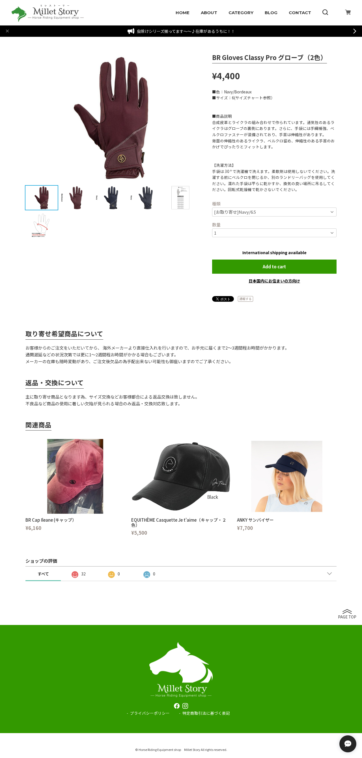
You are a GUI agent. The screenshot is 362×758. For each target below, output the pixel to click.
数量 (216, 224)
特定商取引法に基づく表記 (206, 713)
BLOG (271, 12)
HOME (182, 12)
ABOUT (209, 12)
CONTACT (300, 12)
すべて (43, 574)
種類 (216, 203)
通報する (245, 298)
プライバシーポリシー (150, 713)
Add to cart (274, 266)
